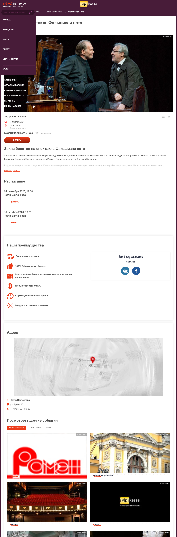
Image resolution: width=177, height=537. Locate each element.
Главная (7, 12)
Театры (21, 12)
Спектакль (35, 12)
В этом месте (35, 428)
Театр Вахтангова (54, 12)
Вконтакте (125, 271)
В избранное (13, 30)
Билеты (15, 202)
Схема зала (163, 117)
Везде (48, 428)
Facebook (136, 271)
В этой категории (16, 428)
